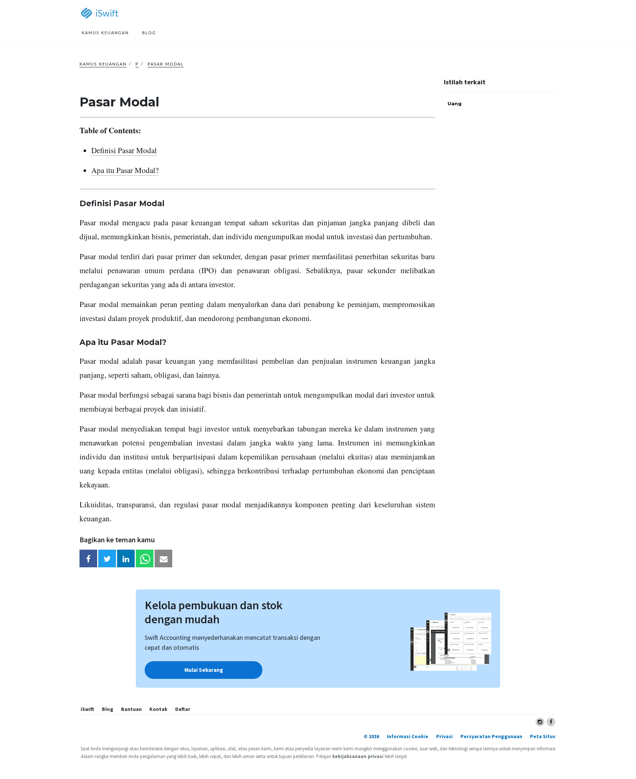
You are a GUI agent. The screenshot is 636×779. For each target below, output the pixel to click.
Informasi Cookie (407, 736)
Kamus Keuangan (103, 64)
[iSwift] (107, 13)
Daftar (182, 709)
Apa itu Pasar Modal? (125, 170)
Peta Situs (542, 736)
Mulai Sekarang (203, 669)
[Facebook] (551, 722)
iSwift (87, 709)
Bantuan (131, 709)
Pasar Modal (166, 64)
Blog (107, 709)
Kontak (158, 709)
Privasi (444, 736)
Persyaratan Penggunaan (491, 736)
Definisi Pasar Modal (124, 150)
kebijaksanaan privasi (358, 756)
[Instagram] (540, 722)
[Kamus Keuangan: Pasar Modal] (88, 558)
